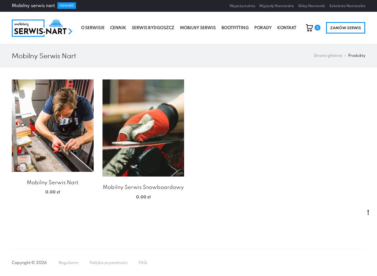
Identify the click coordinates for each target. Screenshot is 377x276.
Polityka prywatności (109, 263)
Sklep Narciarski (311, 6)
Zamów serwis (345, 28)
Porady (263, 28)
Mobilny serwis (198, 28)
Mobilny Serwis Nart (52, 182)
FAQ (142, 263)
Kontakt (286, 28)
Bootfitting (235, 28)
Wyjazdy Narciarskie (276, 6)
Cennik (118, 28)
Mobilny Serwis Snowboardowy (143, 187)
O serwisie (93, 28)
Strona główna (328, 56)
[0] (309, 27)
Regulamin (69, 263)
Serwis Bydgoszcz (153, 28)
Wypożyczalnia (242, 6)
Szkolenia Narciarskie (347, 6)
